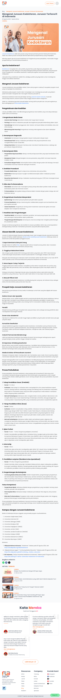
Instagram (52, 674)
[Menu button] (57, 3)
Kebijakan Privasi (38, 686)
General (4, 21)
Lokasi (35, 681)
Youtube (51, 681)
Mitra (35, 676)
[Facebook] (6, 562)
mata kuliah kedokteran (22, 103)
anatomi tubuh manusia (38, 97)
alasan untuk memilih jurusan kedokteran (35, 237)
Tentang (36, 674)
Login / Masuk (49, 3)
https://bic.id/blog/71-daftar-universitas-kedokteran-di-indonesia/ (24, 556)
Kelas (22, 683)
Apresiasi (36, 690)
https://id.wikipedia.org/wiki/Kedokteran (16, 547)
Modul (23, 676)
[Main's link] (4, 3)
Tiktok (50, 683)
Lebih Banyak (29, 662)
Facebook (51, 676)
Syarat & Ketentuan (39, 683)
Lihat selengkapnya (38, 626)
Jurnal (23, 679)
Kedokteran (5, 69)
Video (22, 686)
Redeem (23, 690)
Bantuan (36, 688)
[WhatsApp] (3, 562)
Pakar (22, 681)
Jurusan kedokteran (8, 54)
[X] (9, 562)
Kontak (36, 679)
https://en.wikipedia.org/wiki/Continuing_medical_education (22, 552)
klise (18, 245)
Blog (3, 11)
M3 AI (22, 674)
